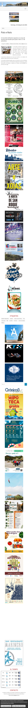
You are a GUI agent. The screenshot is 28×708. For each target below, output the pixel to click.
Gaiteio (11, 318)
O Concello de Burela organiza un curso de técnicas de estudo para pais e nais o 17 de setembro (13, 39)
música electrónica (18, 318)
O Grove (15, 320)
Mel (7, 320)
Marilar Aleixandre (5, 318)
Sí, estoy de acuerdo (6, 706)
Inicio (3, 28)
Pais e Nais (21, 43)
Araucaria (3, 320)
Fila (24, 318)
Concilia (11, 320)
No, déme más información (19, 706)
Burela (7, 43)
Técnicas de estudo (14, 43)
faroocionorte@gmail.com (14, 695)
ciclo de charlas (21, 320)
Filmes (3, 322)
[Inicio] (14, 4)
